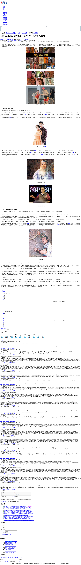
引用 (1, 348)
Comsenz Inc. (18, 561)
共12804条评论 (14, 40)
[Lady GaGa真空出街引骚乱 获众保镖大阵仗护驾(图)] (14, 508)
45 (4, 291)
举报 (13, 39)
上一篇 (1, 340)
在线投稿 (36, 33)
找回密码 (9, 534)
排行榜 (4, 9)
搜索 (3, 290)
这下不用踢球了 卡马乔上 (10, 551)
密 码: (2, 529)
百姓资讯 (5, 15)
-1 (3, 299)
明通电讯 (5, 17)
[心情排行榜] (3, 328)
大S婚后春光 (30, 518)
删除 (14, 348)
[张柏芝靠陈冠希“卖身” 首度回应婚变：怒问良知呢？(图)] (15, 511)
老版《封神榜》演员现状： (11, 547)
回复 (4, 348)
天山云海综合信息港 (11, 33)
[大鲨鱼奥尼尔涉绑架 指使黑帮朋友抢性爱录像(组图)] (14, 510)
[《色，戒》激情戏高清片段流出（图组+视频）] (13, 517)
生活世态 (5, 14)
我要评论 (21, 40)
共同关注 (5, 23)
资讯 (4, 7)
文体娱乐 (5, 20)
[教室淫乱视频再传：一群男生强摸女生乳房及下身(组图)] (15, 516)
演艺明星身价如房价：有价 (11, 544)
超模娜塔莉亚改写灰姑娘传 (11, 543)
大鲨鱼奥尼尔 (28, 510)
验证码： (3, 496)
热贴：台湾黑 (28, 512)
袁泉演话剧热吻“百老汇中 (10, 552)
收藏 (4, 39)
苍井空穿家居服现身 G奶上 (11, 548)
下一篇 (5, 340)
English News (5, 24)
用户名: (3, 527)
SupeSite (7, 561)
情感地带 (5, 22)
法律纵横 (5, 18)
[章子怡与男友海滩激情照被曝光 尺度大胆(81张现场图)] (14, 506)
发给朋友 (10, 39)
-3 (3, 297)
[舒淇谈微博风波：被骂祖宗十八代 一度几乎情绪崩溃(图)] (15, 513)
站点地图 (11, 557)
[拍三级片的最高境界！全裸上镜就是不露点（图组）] (14, 507)
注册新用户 (3, 534)
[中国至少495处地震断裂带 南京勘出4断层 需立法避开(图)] (15, 520)
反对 (11, 348)
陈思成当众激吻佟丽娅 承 (10, 542)
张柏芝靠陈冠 (30, 511)
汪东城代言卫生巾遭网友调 (11, 549)
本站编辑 (26, 39)
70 (1, 291)
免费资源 (5, 19)
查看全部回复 (3, 501)
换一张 (13, 496)
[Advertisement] (18, 289)
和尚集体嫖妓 (25, 515)
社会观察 (5, 12)
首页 (4, 6)
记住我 (4, 532)
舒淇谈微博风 (30, 513)
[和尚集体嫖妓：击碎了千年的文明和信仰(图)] (12, 515)
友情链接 (16, 557)
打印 (7, 39)
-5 (3, 295)
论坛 (4, 8)
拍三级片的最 (29, 507)
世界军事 (5, 13)
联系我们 (20, 557)
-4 (3, 296)
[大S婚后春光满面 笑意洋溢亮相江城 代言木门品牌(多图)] (15, 518)
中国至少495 (31, 520)
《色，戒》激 (26, 517)
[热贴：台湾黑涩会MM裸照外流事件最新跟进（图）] (14, 512)
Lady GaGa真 (28, 508)
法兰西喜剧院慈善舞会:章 (10, 546)
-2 (3, 298)
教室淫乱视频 (30, 516)
